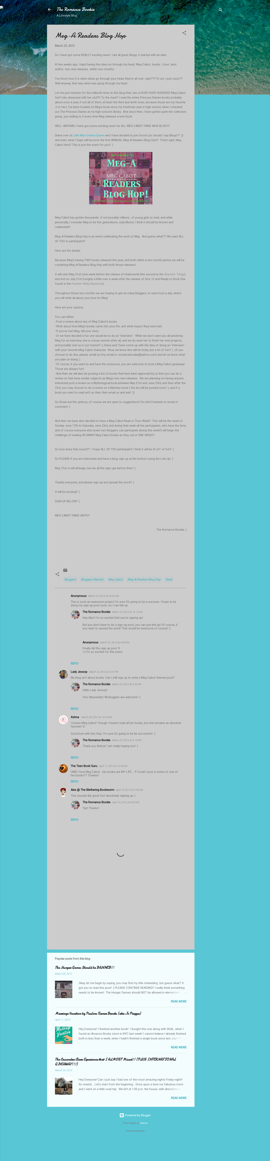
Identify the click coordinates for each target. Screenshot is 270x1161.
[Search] (220, 11)
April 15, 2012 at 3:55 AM (129, 789)
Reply (75, 663)
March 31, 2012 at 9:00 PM (114, 642)
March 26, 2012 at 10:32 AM (96, 717)
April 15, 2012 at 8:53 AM (125, 802)
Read (169, 579)
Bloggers (70, 579)
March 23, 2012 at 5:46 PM (126, 684)
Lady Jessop (79, 672)
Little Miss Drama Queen (89, 135)
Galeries (144, 1123)
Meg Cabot (116, 579)
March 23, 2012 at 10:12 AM (127, 611)
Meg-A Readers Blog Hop (144, 579)
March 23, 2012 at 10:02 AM (103, 595)
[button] (184, 34)
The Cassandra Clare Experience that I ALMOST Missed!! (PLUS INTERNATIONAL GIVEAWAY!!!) (115, 1062)
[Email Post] (65, 571)
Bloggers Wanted (92, 579)
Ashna (75, 717)
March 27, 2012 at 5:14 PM (126, 740)
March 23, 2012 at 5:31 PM (103, 671)
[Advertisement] (210, 84)
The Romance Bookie (75, 9)
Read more (179, 1001)
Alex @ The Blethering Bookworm (92, 790)
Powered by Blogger (137, 1115)
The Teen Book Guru (84, 766)
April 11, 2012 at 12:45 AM (113, 766)
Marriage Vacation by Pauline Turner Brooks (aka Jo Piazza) (98, 1013)
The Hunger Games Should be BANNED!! (84, 967)
